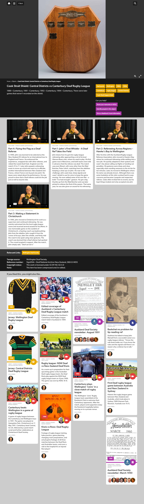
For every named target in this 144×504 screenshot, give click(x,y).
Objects (14, 81)
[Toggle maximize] (140, 76)
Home (8, 81)
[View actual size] (135, 76)
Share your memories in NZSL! (107, 104)
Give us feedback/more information (108, 113)
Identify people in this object (106, 109)
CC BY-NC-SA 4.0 (56, 265)
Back (21, 3)
